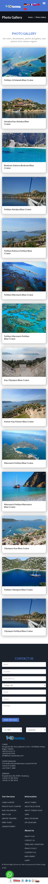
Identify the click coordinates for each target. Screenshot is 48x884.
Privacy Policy (31, 848)
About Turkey (30, 802)
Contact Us (30, 840)
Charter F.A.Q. (30, 852)
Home (30, 17)
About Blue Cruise (32, 806)
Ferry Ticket (7, 822)
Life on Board (30, 822)
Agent (27, 860)
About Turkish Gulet (33, 810)
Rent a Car (6, 814)
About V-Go (30, 836)
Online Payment (8, 826)
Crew (27, 814)
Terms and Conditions (34, 844)
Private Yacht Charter (11, 806)
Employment (30, 856)
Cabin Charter (8, 802)
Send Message (10, 720)
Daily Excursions (9, 810)
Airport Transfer (9, 818)
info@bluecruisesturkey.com (12, 756)
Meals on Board (31, 818)
